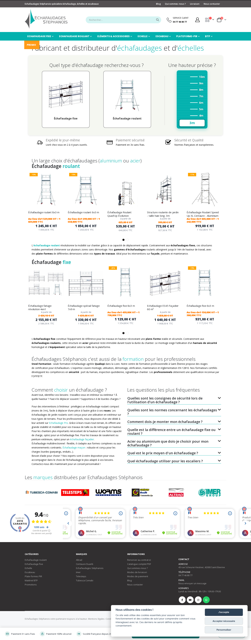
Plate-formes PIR (33, 576)
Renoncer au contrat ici (139, 559)
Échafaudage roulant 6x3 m (83, 212)
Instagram (198, 599)
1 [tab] (123, 240)
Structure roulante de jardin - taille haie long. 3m (163, 214)
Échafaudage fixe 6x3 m (200, 305)
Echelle (28, 568)
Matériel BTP (31, 580)
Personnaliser (224, 629)
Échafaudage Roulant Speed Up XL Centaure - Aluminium (203, 214)
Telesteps (81, 576)
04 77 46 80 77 (185, 575)
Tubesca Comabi (84, 580)
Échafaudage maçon (73, 447)
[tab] (174, 398)
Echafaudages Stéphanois (89, 568)
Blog (158, 3)
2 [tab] (127, 240)
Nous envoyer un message (192, 583)
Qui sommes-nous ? (175, 3)
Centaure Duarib (84, 564)
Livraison (195, 3)
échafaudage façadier (82, 439)
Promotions (31, 584)
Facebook (182, 599)
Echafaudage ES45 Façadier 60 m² (163, 307)
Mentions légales (96, 618)
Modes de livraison (137, 572)
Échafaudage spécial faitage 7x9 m (84, 307)
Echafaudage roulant (36, 559)
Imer (78, 572)
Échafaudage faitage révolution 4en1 (40, 307)
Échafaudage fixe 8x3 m (121, 305)
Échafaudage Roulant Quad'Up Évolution (119, 214)
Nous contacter (212, 3)
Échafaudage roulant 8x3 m (43, 212)
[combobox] (123, 19)
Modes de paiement (137, 576)
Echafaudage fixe (34, 564)
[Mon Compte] (197, 19)
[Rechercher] (157, 19)
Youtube (190, 599)
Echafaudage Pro (58, 422)
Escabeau (30, 572)
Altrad (79, 559)
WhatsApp (206, 599)
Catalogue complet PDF (139, 564)
